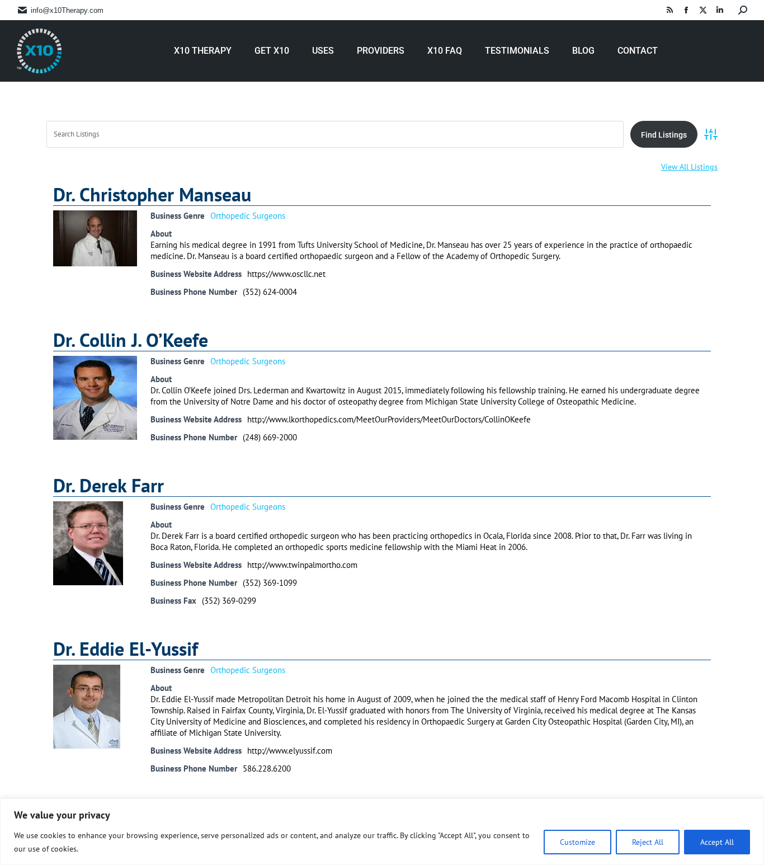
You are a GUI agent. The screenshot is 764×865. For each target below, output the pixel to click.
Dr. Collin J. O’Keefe (130, 339)
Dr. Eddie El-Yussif (125, 648)
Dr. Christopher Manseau (152, 194)
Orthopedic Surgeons (247, 215)
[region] (382, 831)
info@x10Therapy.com (67, 10)
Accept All (717, 842)
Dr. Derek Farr (108, 485)
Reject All (647, 842)
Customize (577, 842)
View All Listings (689, 167)
